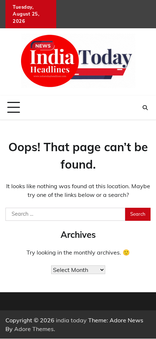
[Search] (145, 107)
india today (71, 320)
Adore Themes (34, 328)
